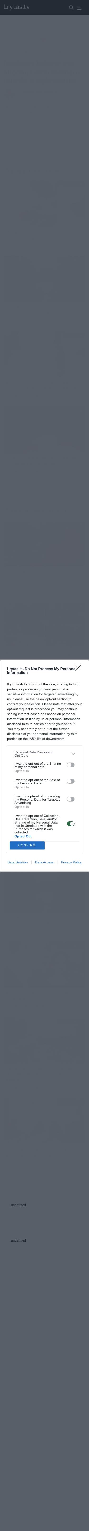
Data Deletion (17, 862)
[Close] (79, 669)
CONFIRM (27, 845)
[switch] (71, 765)
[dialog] (44, 765)
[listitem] (44, 753)
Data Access (44, 862)
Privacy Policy (71, 862)
